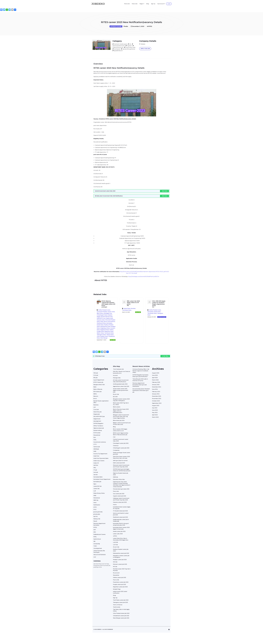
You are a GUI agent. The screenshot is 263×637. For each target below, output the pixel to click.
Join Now (166, 356)
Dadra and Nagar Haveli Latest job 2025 (121, 453)
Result (95, 521)
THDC (95, 546)
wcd (94, 557)
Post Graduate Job (118, 369)
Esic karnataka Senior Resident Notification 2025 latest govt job (141, 390)
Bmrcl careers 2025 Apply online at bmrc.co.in (120, 429)
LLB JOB (115, 542)
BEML (95, 394)
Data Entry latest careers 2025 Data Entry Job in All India (121, 457)
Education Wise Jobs (119, 479)
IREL (94, 467)
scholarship (96, 543)
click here (165, 191)
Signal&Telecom (118, 50)
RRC (94, 532)
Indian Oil (96, 463)
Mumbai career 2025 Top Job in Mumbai (121, 569)
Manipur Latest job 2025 (120, 559)
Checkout (115, 445)
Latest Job (96, 488)
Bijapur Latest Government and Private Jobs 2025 (121, 423)
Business (95, 405)
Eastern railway (97, 430)
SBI (94, 541)
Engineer (129, 45)
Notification (96, 505)
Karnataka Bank (97, 477)
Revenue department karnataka (99, 524)
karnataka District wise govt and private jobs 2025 (121, 524)
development (97, 421)
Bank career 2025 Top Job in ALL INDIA (121, 403)
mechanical (117, 49)
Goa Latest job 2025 (118, 493)
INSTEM (95, 465)
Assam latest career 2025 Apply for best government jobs (120, 390)
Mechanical (96, 498)
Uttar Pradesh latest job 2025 (121, 613)
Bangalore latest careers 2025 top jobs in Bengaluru (121, 399)
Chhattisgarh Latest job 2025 (121, 448)
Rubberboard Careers (99, 534)
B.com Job (116, 394)
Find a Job (127, 3)
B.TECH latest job (98, 382)
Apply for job (145, 48)
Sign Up (153, 3)
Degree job (96, 414)
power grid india (97, 512)
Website (142, 44)
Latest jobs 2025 (118, 533)
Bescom (95, 396)
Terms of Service (117, 604)
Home (115, 504)
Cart (114, 437)
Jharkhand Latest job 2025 (120, 517)
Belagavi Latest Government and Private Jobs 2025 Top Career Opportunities (121, 416)
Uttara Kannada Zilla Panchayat (99, 551)
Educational (96, 435)
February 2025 (156, 382)
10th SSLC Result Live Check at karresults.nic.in (121, 372)
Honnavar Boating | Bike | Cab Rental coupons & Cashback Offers (141, 371)
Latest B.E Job (97, 486)
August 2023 (155, 405)
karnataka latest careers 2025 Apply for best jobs (121, 528)
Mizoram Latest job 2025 (120, 564)
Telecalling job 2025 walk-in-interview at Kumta (140, 379)
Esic (94, 437)
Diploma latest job (98, 428)
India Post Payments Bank (100, 458)
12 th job (95, 375)
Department (96, 418)
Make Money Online (99, 493)
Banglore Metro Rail (99, 384)
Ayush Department (98, 380)
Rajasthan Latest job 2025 (120, 586)
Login (168, 3)
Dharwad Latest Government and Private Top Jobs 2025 (121, 466)
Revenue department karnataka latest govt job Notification (140, 384)
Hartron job (96, 446)
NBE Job (95, 500)
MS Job (115, 566)
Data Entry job (97, 411)
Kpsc (94, 484)
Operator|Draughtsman (128, 49)
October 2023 (156, 401)
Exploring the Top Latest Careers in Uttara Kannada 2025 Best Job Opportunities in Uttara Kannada (121, 484)
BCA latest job (97, 391)
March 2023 (155, 417)
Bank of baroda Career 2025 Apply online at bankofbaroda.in (121, 411)
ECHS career (96, 432)
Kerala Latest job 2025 (119, 531)
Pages (141, 3)
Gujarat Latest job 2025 (119, 496)
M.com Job (116, 547)
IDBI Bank (96, 449)
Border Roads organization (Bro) (101, 401)
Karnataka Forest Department (101, 479)
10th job (95, 373)
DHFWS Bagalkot (98, 423)
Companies (116, 450)
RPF (94, 529)
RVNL (95, 536)
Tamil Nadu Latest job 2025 (120, 600)
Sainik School (97, 539)
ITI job (95, 470)
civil (94, 407)
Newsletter (116, 575)
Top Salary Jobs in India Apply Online (121, 610)
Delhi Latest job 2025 (119, 463)
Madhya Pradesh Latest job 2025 (120, 550)
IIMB (94, 451)
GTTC (95, 444)
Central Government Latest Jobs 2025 (120, 440)
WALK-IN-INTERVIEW (99, 554)
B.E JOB (115, 396)
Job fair (95, 474)
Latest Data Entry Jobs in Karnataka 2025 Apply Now (120, 539)
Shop (114, 595)
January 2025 (155, 384)
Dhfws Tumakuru (98, 425)
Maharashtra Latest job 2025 (121, 553)
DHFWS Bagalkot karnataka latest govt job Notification (140, 375)
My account (116, 573)
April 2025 (155, 377)
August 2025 (155, 373)
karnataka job (97, 481)
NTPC (95, 507)
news (94, 502)
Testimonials (116, 607)
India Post (96, 456)
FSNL (94, 439)
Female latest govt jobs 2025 (121, 489)
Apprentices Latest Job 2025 (121, 386)
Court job (96, 409)
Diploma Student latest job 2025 (120, 473)
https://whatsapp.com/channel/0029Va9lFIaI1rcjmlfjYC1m (143, 276)
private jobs (96, 514)
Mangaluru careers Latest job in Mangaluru (121, 556)
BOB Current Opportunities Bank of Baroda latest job (120, 433)
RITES (150, 26)
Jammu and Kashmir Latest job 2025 (120, 514)
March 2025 (155, 380)
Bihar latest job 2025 (118, 420)
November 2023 (156, 398)
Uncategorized (97, 548)
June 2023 (155, 410)
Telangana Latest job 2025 (120, 602)
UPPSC (115, 536)
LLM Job (115, 544)
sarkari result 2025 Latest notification (120, 592)
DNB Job (115, 477)
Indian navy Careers (98, 460)
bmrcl (95, 398)
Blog (147, 3)
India (126, 26)
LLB (94, 491)
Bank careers (116, 407)
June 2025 (155, 375)
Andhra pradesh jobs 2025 (120, 384)
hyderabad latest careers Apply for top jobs (121, 507)
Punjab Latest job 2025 (119, 584)
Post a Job (134, 3)
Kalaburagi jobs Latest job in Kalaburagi (121, 520)
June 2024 (155, 389)
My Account (160, 3)
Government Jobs (130, 47)
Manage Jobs (117, 377)
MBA (94, 495)
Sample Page (116, 589)
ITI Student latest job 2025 (120, 511)
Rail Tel (95, 516)
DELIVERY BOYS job (99, 416)
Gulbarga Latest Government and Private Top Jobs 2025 (121, 499)
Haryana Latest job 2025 (120, 502)
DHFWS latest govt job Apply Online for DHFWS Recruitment (121, 470)
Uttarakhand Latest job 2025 (121, 615)
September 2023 (156, 403)
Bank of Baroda (97, 389)
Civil (130, 44)
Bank (94, 387)
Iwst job (95, 472)
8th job (95, 377)
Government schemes (99, 442)
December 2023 (156, 396)
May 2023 (155, 412)
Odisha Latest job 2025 (119, 577)
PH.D (94, 509)
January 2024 (156, 394)
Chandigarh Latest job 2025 (120, 443)
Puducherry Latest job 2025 (120, 582)
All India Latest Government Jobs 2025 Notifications (121, 380)
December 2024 (156, 387)
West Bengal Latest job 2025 (121, 618)
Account (115, 375)
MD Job (115, 562)
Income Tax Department (100, 453)
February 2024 (156, 391)
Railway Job (96, 518)
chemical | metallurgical (120, 44)
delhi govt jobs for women (120, 460)
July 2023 (154, 408)
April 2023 (155, 415)
